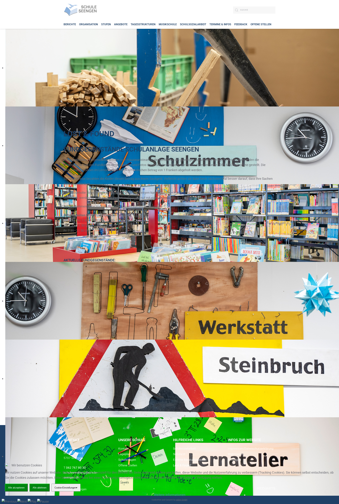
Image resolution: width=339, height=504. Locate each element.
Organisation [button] (88, 24)
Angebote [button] (120, 24)
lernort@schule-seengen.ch (96, 239)
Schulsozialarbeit (184, 448)
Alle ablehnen (39, 487)
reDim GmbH (181, 500)
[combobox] (254, 10)
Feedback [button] (240, 24)
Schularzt (179, 454)
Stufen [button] (106, 24)
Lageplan (124, 454)
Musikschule (168, 24)
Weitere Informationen (169, 495)
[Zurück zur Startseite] (81, 10)
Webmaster (235, 454)
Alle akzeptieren (16, 487)
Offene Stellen (261, 24)
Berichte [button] (70, 24)
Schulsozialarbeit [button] (193, 24)
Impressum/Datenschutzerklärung (250, 448)
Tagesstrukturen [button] (143, 24)
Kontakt (123, 448)
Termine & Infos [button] (220, 24)
